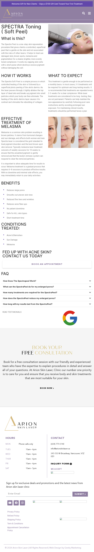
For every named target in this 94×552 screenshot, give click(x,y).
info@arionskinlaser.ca (60, 449)
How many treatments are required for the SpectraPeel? (30, 292)
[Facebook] (16, 502)
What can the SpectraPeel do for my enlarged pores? (28, 286)
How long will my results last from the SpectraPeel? (27, 304)
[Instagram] (22, 502)
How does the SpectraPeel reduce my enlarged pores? (29, 298)
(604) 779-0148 (57, 444)
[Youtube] (9, 502)
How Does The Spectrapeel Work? (19, 281)
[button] (84, 13)
